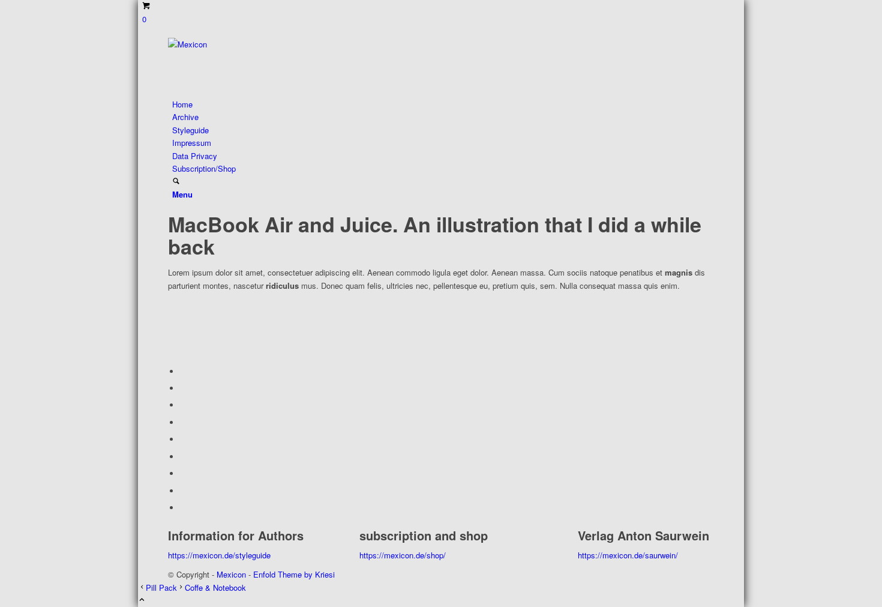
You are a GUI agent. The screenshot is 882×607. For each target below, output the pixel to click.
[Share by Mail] (183, 507)
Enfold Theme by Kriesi (294, 574)
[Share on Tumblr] (183, 456)
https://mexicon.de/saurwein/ (628, 555)
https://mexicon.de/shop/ (402, 555)
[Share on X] (183, 388)
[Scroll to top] (142, 600)
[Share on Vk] (183, 473)
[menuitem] (443, 104)
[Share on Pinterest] (183, 422)
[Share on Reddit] (183, 491)
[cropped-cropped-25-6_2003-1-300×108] (258, 44)
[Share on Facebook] (183, 371)
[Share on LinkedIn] (183, 439)
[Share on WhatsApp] (183, 405)
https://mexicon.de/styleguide (219, 555)
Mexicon (231, 574)
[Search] (176, 181)
